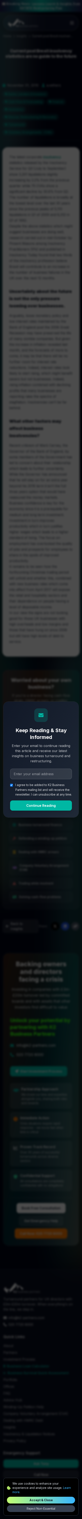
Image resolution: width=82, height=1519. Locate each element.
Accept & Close (41, 1500)
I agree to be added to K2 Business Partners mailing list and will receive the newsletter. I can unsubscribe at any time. (43, 789)
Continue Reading (41, 805)
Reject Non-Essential (41, 1508)
